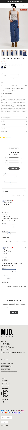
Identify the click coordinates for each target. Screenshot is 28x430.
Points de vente (4, 380)
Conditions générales (5, 367)
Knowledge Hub (4, 349)
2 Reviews (9, 137)
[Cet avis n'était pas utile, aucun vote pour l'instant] (24, 242)
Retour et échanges (5, 365)
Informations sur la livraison (7, 363)
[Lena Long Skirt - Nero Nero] (5, 67)
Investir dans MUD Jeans (6, 344)
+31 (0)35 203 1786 (5, 383)
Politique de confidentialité (6, 366)
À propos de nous (5, 343)
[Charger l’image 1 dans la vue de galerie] (14, 28)
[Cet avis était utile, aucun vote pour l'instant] (21, 242)
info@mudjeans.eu (5, 385)
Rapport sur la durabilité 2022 (7, 347)
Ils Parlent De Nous (5, 346)
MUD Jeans (6, 425)
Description (3, 96)
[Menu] (1, 5)
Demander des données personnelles (9, 371)
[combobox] (19, 195)
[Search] (4, 5)
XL (14, 78)
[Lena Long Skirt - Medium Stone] (2, 67)
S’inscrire (14, 312)
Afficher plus (5, 237)
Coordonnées (4, 382)
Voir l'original (5, 214)
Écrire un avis (14, 168)
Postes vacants (4, 350)
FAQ (2, 361)
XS (5, 75)
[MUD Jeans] (14, 6)
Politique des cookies (5, 369)
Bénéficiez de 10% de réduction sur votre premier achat (13, 352)
